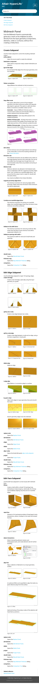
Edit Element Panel (18, 440)
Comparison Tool (17, 265)
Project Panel (16, 457)
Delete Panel (16, 448)
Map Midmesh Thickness (19, 260)
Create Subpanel (8, 20)
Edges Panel (16, 444)
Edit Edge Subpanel (8, 22)
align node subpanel (27, 453)
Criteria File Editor (14, 153)
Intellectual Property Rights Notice (15, 680)
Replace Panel (17, 435)
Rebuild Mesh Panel (18, 256)
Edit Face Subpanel (8, 25)
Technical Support (28, 680)
